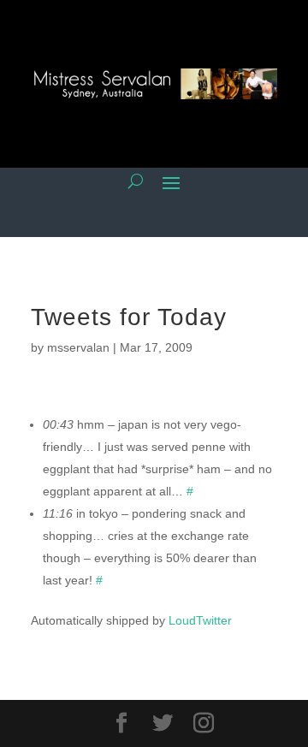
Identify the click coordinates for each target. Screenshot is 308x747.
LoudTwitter (200, 620)
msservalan (78, 347)
